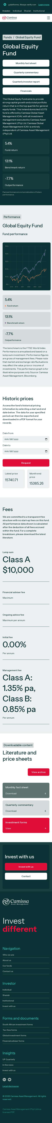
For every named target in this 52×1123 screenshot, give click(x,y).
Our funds (7, 965)
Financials (26, 90)
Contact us (8, 971)
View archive (38, 772)
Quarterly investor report (26, 81)
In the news (8, 1065)
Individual (17, 11)
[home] (9, 18)
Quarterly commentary (26, 72)
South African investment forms (18, 1024)
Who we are (8, 955)
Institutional (39, 11)
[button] (48, 18)
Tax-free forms (10, 1030)
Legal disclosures (11, 1086)
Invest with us (26, 866)
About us (7, 960)
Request (26, 462)
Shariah (27, 11)
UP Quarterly (9, 1059)
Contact (26, 876)
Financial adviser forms (13, 1041)
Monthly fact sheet (26, 63)
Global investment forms (14, 1035)
